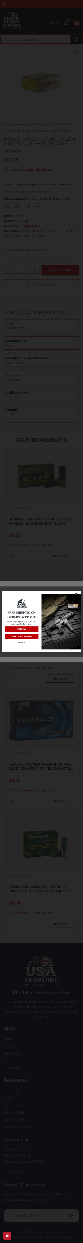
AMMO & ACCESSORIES (21, 636)
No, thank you (22, 642)
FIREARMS (21, 629)
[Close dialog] (76, 594)
